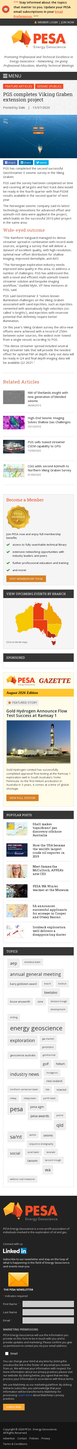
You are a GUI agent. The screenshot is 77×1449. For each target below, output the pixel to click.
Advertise (9, 1438)
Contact (22, 1438)
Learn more (25, 1395)
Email (7, 1320)
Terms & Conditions (15, 1444)
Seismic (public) (49, 86)
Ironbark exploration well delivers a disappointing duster (49, 930)
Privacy (45, 1438)
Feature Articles (18, 86)
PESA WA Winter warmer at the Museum (51, 888)
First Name (11, 1304)
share (11, 162)
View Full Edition (22, 798)
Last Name (10, 1312)
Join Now (67, 22)
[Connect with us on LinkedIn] (15, 1251)
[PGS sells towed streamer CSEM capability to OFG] (14, 446)
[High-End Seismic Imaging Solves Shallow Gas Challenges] (14, 422)
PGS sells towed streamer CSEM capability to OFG (46, 444)
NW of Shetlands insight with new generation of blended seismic (48, 396)
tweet (43, 162)
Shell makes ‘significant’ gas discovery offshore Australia (47, 829)
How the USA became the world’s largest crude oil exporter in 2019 (49, 850)
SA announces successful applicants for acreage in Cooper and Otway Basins (50, 911)
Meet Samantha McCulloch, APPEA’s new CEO (48, 870)
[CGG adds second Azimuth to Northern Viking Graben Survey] (14, 471)
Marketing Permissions (20, 1329)
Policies (34, 1438)
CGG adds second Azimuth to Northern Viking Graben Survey (49, 468)
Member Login (47, 22)
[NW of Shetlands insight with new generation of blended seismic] (14, 397)
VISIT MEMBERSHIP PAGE (26, 579)
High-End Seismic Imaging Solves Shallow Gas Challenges (49, 420)
